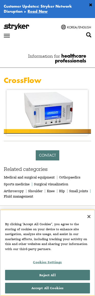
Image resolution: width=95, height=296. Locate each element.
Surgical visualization (51, 184)
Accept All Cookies (47, 288)
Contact (47, 155)
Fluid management (18, 196)
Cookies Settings (47, 262)
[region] (47, 252)
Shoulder (35, 191)
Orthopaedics (69, 177)
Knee (51, 191)
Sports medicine (17, 184)
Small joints (78, 191)
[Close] (88, 216)
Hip (62, 191)
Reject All (47, 275)
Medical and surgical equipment (30, 177)
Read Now (38, 11)
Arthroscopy (14, 191)
